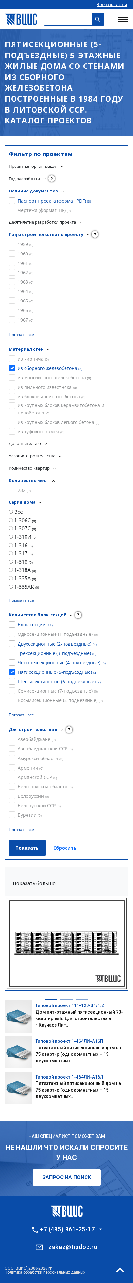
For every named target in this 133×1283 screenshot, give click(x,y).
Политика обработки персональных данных (45, 1272)
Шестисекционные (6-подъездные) (59, 681)
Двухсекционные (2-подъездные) (57, 644)
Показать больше (34, 884)
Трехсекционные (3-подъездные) (57, 653)
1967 (25, 320)
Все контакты (112, 4)
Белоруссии (33, 796)
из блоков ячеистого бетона (51, 396)
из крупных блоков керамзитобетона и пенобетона (61, 408)
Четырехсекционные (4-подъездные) (62, 663)
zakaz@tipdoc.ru (72, 1246)
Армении (30, 768)
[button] (51, 999)
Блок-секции (35, 625)
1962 (25, 272)
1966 (25, 310)
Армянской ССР (37, 777)
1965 (25, 301)
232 (24, 490)
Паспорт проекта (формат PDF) (54, 201)
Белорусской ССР (39, 805)
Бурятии (30, 815)
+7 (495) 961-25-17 (67, 1229)
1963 (25, 282)
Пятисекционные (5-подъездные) (57, 672)
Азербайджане (37, 739)
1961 (25, 263)
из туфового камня (41, 431)
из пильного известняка (47, 387)
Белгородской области (45, 786)
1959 (25, 244)
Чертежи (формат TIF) (44, 210)
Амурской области (40, 758)
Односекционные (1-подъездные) (58, 634)
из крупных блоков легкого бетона (58, 422)
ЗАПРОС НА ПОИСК (66, 1177)
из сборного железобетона (50, 368)
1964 (25, 291)
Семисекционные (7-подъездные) (58, 691)
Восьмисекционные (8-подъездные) (60, 700)
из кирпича (33, 359)
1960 (25, 254)
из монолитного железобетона (54, 378)
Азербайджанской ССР (45, 749)
